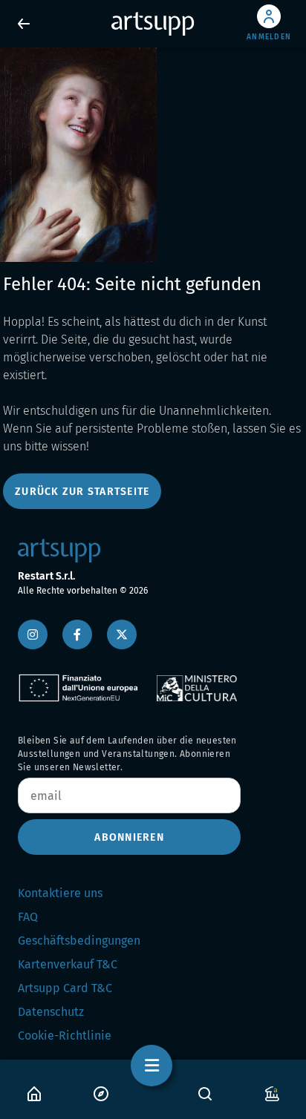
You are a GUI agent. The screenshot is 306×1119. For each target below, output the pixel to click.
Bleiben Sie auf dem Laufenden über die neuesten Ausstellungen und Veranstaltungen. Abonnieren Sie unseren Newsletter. (127, 753)
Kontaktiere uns (60, 893)
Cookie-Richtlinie (64, 1035)
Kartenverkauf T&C (67, 964)
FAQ (28, 917)
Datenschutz (51, 1012)
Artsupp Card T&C (65, 988)
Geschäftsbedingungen (79, 940)
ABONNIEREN (129, 837)
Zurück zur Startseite (82, 491)
